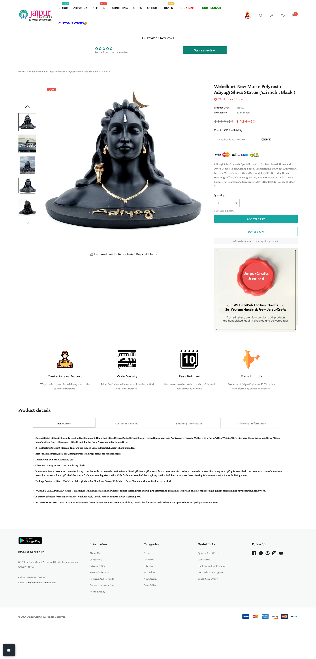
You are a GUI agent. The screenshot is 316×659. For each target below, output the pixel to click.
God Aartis (204, 559)
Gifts (137, 8)
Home (21, 71)
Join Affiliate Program (211, 572)
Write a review (204, 50)
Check (266, 139)
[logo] (35, 15)
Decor (63, 8)
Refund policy (97, 591)
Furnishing (119, 8)
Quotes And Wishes (209, 553)
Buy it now (256, 231)
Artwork (80, 8)
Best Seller (150, 585)
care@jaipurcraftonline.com (41, 582)
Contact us (96, 559)
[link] (261, 15)
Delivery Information (102, 585)
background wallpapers (211, 565)
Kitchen (99, 8)
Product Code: (222, 107)
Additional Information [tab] (252, 423)
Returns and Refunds (102, 578)
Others (153, 8)
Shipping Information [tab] (189, 423)
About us (95, 553)
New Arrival (150, 578)
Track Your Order (208, 578)
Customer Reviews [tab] (126, 423)
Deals (168, 8)
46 (234, 240)
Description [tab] (64, 423)
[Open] (9, 650)
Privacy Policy (97, 565)
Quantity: (219, 195)
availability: (220, 112)
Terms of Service (99, 572)
